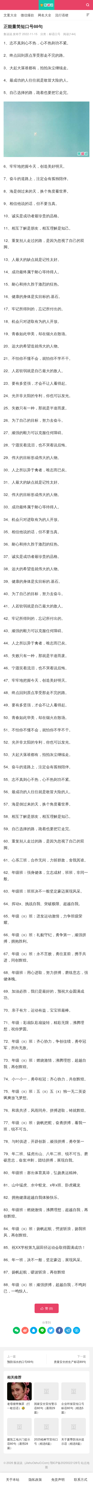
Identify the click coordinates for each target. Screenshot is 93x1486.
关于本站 (12, 1479)
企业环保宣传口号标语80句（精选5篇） (72, 1408)
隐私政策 (35, 1479)
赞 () (47, 1308)
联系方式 (80, 1479)
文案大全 (10, 15)
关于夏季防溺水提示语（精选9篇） (72, 1441)
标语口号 (54, 34)
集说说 (47, 5)
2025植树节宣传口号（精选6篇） (46, 1441)
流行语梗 (61, 15)
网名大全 (44, 15)
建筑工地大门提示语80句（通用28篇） (18, 1443)
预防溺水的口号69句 (20, 1362)
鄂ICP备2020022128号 (65, 1463)
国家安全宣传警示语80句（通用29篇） (45, 1408)
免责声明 (58, 1479)
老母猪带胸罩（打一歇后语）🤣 (18, 1406)
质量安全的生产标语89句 (70, 1362)
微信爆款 (27, 15)
